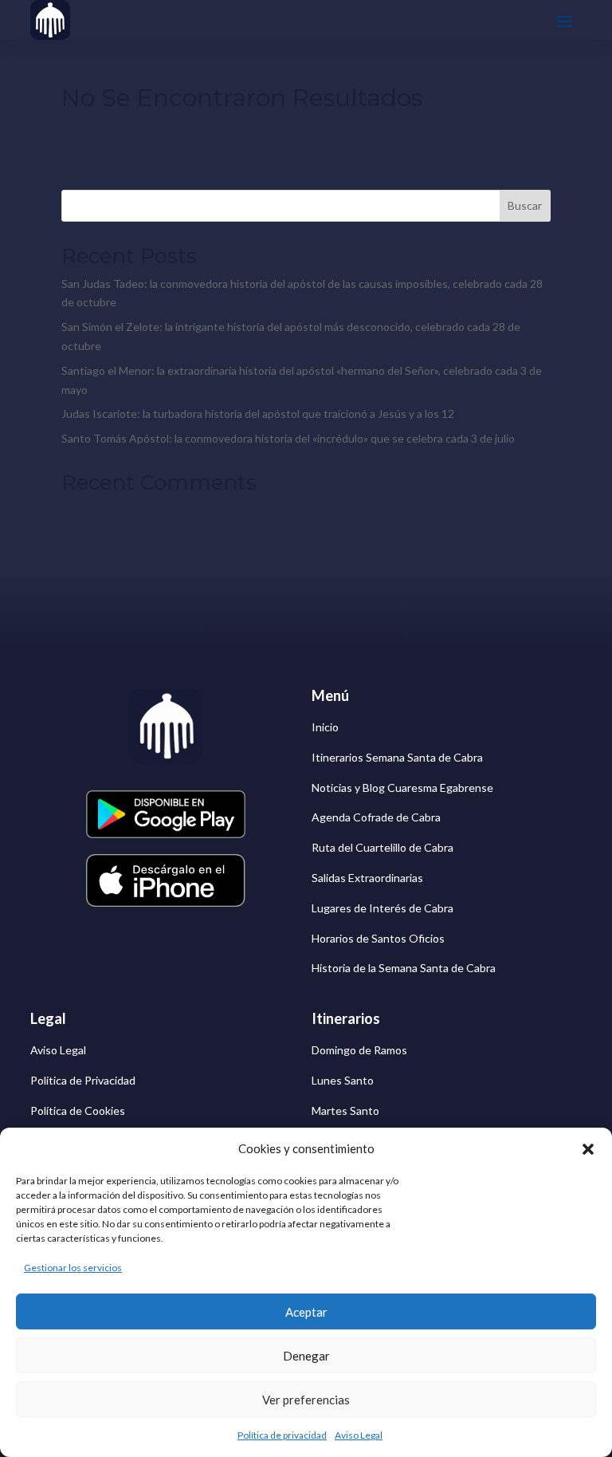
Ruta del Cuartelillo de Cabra (382, 847)
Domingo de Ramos (359, 1050)
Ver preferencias (306, 1399)
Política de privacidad (282, 1435)
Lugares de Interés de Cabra (382, 908)
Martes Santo (345, 1110)
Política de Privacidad (82, 1080)
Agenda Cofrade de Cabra (376, 817)
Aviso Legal (358, 1435)
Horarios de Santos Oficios (378, 938)
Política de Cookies (77, 1110)
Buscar (525, 205)
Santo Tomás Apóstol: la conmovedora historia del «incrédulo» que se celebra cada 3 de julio (288, 438)
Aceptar (306, 1312)
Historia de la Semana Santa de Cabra (404, 968)
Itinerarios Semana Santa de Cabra (397, 757)
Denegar (306, 1356)
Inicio (325, 727)
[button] (588, 1149)
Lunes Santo (343, 1080)
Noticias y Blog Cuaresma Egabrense (402, 787)
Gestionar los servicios (73, 1268)
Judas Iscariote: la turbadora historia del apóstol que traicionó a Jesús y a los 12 (257, 413)
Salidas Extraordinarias (367, 877)
